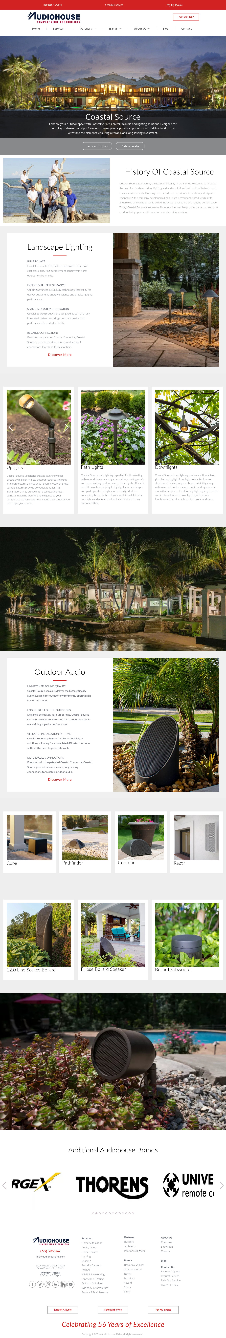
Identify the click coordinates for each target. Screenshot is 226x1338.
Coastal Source (132, 1269)
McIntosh (129, 1278)
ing (89, 1261)
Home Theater (90, 1252)
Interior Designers (134, 1251)
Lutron (128, 1274)
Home (36, 28)
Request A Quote (170, 1271)
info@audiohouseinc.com (50, 1256)
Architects (130, 1246)
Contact (186, 28)
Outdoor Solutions (92, 1283)
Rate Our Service (171, 1280)
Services (58, 28)
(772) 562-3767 (50, 1251)
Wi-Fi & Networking (93, 1274)
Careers (165, 1251)
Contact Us (167, 1267)
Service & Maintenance (95, 1292)
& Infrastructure (95, 1288)
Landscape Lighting (93, 1279)
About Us (140, 28)
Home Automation (92, 1243)
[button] (35, 462)
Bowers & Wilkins (134, 1265)
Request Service (170, 1276)
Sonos (127, 1287)
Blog (165, 28)
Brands (113, 28)
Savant (128, 1283)
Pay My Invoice (170, 1285)
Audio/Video (89, 1247)
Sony (127, 1292)
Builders (129, 1241)
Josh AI (86, 1270)
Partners (86, 28)
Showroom (167, 1246)
